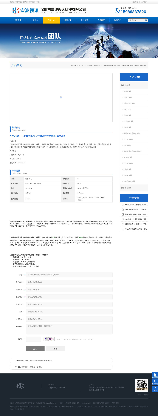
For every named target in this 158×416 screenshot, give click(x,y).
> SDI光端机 (126, 109)
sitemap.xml (86, 403)
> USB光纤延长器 (128, 181)
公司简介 (34, 20)
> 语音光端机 (127, 91)
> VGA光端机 (127, 97)
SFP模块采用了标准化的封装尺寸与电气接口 (136, 205)
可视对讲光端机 (107, 65)
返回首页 (135, 2)
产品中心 (51, 20)
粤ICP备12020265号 (73, 403)
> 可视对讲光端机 (128, 103)
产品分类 (134, 77)
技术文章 (84, 20)
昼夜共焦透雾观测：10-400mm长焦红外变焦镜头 (136, 209)
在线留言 (101, 20)
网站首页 (17, 20)
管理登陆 (115, 403)
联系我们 (144, 2)
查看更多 (128, 188)
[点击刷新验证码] (49, 339)
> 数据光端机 (127, 169)
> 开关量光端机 (127, 163)
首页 (83, 65)
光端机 (97, 65)
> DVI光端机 (126, 145)
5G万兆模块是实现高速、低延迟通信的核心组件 (136, 229)
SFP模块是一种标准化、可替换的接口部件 (136, 224)
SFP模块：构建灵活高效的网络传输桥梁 (136, 219)
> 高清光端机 (127, 115)
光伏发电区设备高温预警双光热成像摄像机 (36, 360)
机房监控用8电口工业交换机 (31, 367)
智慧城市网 (105, 403)
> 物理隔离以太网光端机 (131, 133)
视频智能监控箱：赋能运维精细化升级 (136, 214)
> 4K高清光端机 (128, 121)
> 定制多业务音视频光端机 (131, 151)
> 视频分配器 (127, 175)
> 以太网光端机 (127, 139)
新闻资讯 (67, 20)
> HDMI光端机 (127, 157)
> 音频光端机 (127, 127)
